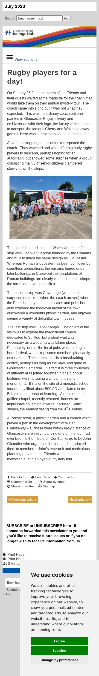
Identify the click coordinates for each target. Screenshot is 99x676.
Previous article (24, 499)
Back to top (19, 477)
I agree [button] (59, 641)
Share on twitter (22, 486)
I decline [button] (59, 650)
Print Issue (16, 559)
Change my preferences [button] (59, 660)
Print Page (42, 477)
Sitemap (49, 486)
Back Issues (16, 582)
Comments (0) (21, 482)
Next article (78, 499)
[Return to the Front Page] (50, 36)
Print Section (67, 477)
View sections (26, 59)
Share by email (54, 482)
